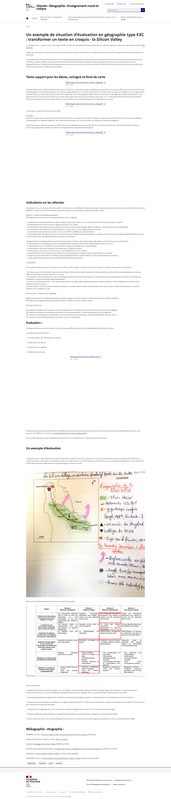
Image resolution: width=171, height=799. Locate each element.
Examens (59, 763)
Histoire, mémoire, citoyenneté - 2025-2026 (51, 18)
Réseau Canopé (118, 784)
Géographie (32, 763)
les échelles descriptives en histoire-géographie (69, 433)
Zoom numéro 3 (62, 739)
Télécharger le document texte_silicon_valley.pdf (84, 82)
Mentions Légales (50, 792)
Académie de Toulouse (121, 780)
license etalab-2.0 (64, 796)
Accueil (27, 18)
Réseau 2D (122, 4)
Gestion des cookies (96, 792)
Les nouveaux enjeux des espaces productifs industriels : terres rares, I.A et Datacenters (92, 18)
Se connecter (62, 792)
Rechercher (143, 10)
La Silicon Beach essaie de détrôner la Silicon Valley (60, 758)
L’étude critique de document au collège (131, 18)
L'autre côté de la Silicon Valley (47, 753)
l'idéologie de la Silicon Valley (44, 744)
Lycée (51, 763)
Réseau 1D (110, 4)
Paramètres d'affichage (78, 792)
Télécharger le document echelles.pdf (84, 357)
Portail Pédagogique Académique (98, 784)
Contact (34, 18)
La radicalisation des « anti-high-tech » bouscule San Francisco (77, 749)
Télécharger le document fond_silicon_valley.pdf (84, 132)
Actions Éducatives (137, 4)
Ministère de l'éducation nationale (98, 780)
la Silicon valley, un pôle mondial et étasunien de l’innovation (64, 734)
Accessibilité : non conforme (34, 792)
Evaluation (42, 763)
